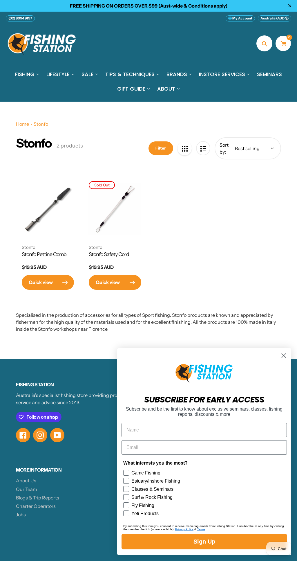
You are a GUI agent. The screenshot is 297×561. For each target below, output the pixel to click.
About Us (26, 480)
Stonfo (41, 124)
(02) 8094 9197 (20, 18)
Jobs (21, 514)
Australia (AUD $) (274, 18)
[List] (203, 148)
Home (22, 124)
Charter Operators (36, 506)
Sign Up (204, 541)
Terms (201, 529)
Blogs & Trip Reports (37, 498)
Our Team (26, 489)
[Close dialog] (284, 355)
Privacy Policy (184, 529)
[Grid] (185, 148)
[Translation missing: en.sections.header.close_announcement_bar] (290, 6)
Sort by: (224, 148)
